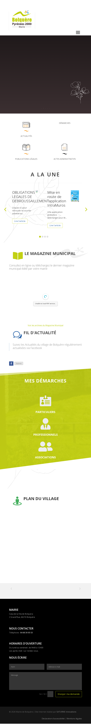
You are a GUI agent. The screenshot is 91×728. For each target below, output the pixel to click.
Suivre (19, 363)
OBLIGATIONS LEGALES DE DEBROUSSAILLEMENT (30, 196)
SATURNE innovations (66, 711)
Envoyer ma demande (69, 694)
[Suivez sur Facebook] (11, 363)
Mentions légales (74, 718)
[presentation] (5, 209)
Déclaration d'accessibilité (53, 718)
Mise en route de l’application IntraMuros (56, 199)
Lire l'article (19, 221)
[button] (40, 237)
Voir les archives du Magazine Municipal (45, 325)
